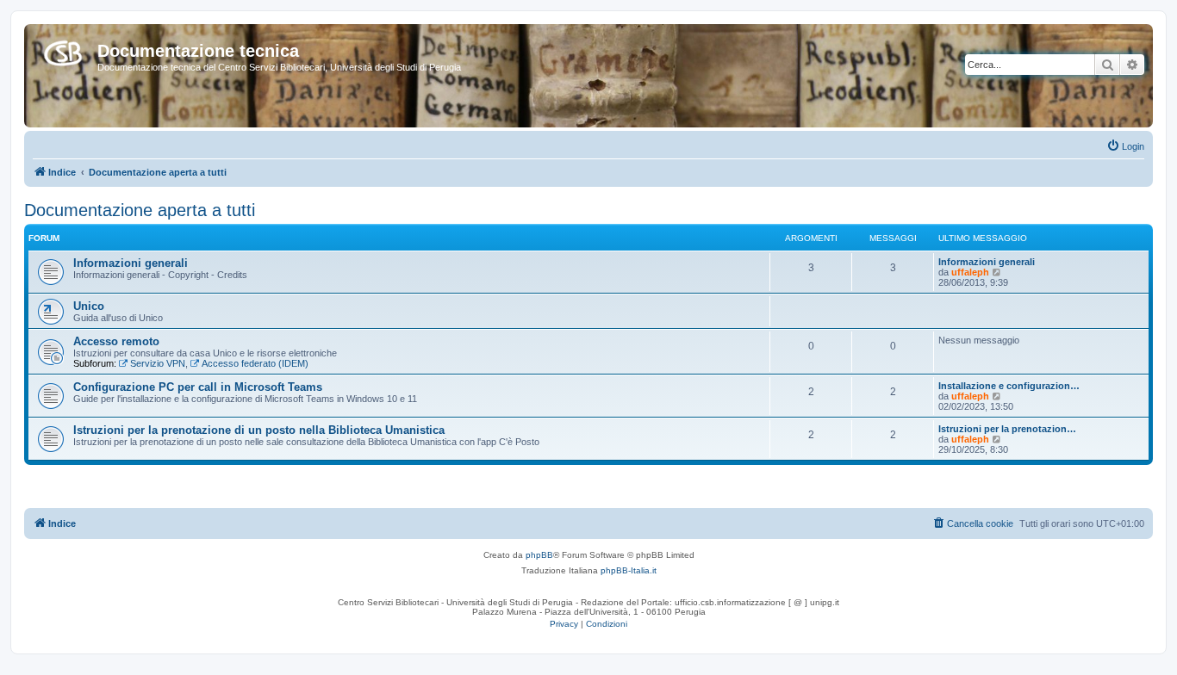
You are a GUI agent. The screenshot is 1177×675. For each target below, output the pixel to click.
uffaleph (970, 272)
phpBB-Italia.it (629, 570)
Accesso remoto (116, 341)
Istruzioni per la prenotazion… (1007, 429)
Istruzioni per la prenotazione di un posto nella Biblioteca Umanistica (259, 430)
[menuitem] (1125, 146)
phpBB (539, 555)
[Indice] (62, 49)
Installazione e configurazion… (1009, 386)
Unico (88, 306)
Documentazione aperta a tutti (139, 210)
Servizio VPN (157, 363)
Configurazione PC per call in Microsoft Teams (197, 387)
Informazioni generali (130, 263)
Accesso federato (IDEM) (255, 363)
